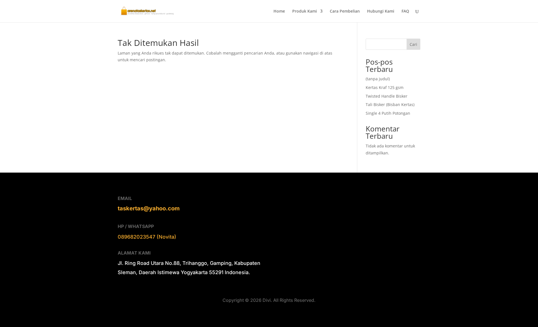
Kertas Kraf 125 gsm (385, 87)
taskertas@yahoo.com (149, 208)
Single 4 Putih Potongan (388, 113)
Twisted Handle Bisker (386, 96)
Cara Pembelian (345, 11)
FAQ (405, 11)
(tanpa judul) (378, 78)
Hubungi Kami (380, 11)
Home (279, 11)
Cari (413, 44)
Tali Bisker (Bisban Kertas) (390, 104)
